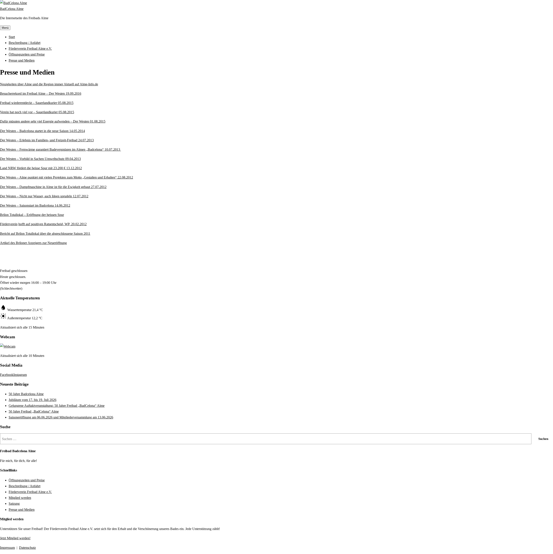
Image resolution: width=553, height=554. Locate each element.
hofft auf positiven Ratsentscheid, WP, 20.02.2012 (52, 224)
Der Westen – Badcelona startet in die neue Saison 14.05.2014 (42, 131)
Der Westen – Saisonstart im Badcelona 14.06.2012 (35, 205)
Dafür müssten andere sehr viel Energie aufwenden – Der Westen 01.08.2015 (52, 121)
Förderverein (8, 224)
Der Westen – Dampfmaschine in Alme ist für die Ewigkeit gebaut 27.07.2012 (53, 187)
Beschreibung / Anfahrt (24, 43)
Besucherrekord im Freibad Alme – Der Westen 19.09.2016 (40, 93)
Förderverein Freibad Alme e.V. (30, 48)
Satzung (14, 503)
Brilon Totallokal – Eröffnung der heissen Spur (32, 215)
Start (12, 37)
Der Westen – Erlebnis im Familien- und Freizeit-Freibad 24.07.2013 (47, 140)
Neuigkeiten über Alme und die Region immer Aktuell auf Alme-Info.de (49, 84)
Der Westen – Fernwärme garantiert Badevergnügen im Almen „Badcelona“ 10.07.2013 (60, 149)
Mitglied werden (20, 498)
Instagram (20, 375)
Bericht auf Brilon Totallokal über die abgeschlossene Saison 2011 (45, 233)
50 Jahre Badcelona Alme (26, 394)
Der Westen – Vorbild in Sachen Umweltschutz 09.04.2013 (40, 159)
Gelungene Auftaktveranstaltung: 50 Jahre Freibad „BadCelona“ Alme (57, 405)
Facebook (6, 375)
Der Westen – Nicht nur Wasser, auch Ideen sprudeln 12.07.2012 (44, 196)
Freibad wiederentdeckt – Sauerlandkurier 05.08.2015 (36, 103)
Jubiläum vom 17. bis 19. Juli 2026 (32, 400)
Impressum (7, 547)
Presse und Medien (22, 60)
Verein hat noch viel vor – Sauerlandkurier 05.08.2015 (37, 112)
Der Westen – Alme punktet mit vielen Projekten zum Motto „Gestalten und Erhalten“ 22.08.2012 (66, 177)
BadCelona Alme (12, 9)
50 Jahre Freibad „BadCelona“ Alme (34, 411)
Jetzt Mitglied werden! (15, 538)
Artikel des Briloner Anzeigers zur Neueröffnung (33, 243)
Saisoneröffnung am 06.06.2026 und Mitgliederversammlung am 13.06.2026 (61, 417)
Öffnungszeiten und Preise (27, 54)
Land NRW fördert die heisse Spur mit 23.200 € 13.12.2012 (41, 168)
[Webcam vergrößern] (7, 346)
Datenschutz (27, 547)
